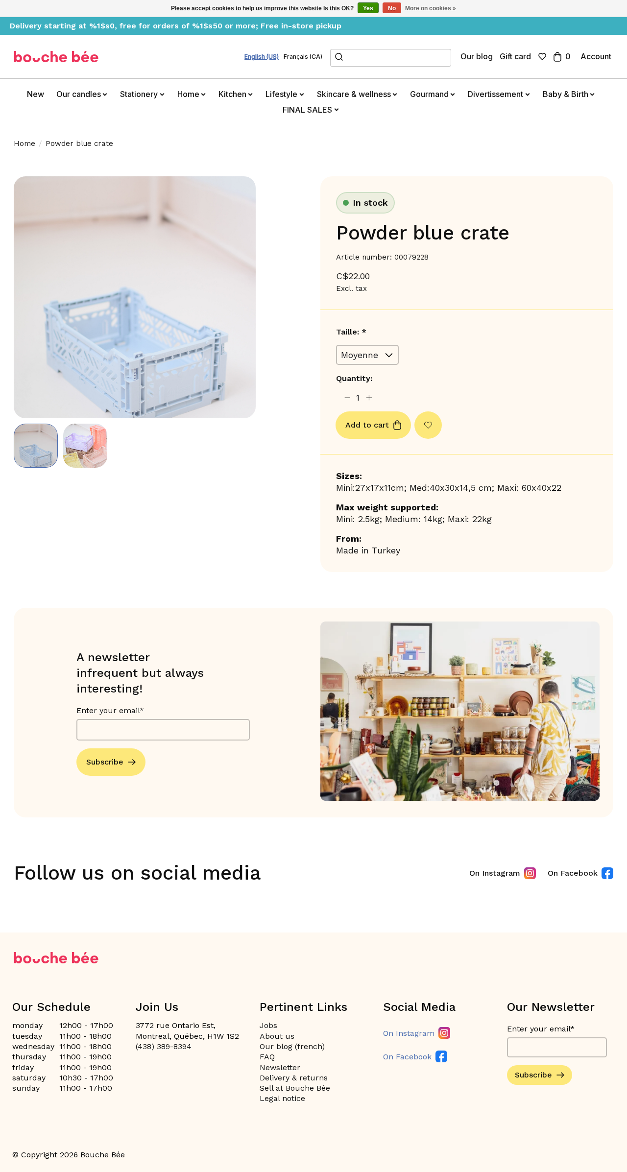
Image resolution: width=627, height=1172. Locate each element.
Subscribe (104, 761)
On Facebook (573, 873)
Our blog (476, 56)
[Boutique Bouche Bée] (56, 56)
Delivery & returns (294, 1077)
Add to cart (367, 425)
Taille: (351, 331)
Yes (368, 8)
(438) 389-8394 (164, 1046)
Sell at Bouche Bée (295, 1088)
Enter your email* (110, 710)
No (392, 8)
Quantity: (354, 378)
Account (595, 56)
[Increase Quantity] (369, 398)
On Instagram (494, 873)
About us (277, 1036)
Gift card (515, 56)
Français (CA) (303, 57)
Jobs (268, 1025)
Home (24, 143)
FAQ (267, 1056)
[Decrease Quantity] (347, 398)
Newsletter (280, 1067)
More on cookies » (430, 8)
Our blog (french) (292, 1046)
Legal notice (282, 1098)
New (35, 94)
